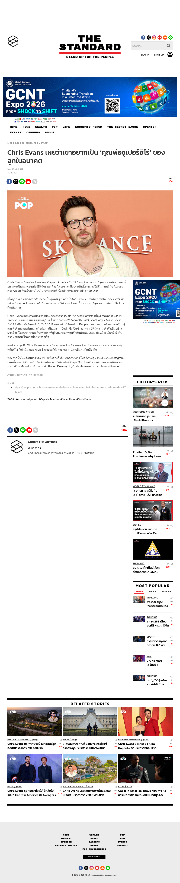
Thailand (149, 486)
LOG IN (145, 54)
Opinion (66, 842)
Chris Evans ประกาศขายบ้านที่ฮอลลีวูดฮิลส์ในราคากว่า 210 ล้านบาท (31, 746)
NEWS (26, 127)
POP (54, 127)
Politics (152, 617)
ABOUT (49, 132)
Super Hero (68, 399)
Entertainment (23, 142)
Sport (151, 637)
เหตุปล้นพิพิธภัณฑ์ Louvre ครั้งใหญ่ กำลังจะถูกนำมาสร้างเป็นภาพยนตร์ (85, 746)
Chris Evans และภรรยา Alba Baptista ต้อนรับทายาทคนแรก (137, 746)
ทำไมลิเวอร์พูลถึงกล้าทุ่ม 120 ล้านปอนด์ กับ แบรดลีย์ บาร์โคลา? (157, 643)
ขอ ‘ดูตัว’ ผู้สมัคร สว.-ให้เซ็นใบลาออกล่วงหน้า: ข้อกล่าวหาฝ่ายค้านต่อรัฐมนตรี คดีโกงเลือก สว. (157, 682)
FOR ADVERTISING (94, 849)
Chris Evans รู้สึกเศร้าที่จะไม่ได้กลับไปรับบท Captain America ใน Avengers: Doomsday (32, 793)
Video (94, 838)
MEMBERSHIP (94, 856)
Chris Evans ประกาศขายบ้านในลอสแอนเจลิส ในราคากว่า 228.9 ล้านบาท (87, 793)
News (66, 835)
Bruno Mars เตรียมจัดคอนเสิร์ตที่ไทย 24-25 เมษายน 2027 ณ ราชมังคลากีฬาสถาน (156, 663)
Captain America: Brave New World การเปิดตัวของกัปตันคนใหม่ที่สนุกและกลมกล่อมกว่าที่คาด (142, 793)
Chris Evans (84, 399)
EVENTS (15, 132)
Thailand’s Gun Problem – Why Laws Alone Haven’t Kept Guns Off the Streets (147, 454)
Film (66, 739)
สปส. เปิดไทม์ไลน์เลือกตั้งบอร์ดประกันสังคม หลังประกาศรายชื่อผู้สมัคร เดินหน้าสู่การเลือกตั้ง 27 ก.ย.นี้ (146, 570)
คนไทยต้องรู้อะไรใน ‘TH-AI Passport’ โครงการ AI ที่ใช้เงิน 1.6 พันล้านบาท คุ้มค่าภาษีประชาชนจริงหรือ (147, 418)
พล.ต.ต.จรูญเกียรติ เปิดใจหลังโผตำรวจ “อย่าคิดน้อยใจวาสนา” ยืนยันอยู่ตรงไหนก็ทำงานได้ (158, 604)
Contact (122, 845)
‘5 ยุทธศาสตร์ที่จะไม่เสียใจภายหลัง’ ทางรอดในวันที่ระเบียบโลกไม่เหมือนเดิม (147, 493)
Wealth (94, 835)
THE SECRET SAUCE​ (122, 127)
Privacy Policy (66, 845)
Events (122, 842)
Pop (122, 835)
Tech (150, 412)
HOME (14, 127)
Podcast (66, 838)
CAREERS (33, 132)
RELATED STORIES (90, 704)
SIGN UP (159, 54)
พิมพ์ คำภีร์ (17, 169)
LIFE (66, 127)
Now (122, 838)
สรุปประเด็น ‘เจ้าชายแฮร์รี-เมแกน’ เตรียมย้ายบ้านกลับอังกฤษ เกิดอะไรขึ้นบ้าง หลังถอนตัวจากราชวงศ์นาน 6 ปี (147, 531)
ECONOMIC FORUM (88, 127)
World (137, 486)
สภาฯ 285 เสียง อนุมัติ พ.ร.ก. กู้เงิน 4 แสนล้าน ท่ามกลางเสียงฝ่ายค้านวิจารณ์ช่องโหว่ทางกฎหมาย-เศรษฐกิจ (158, 623)
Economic (139, 412)
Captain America (49, 399)
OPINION (149, 127)
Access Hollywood (27, 399)
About (94, 845)
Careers (94, 842)
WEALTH (41, 127)
